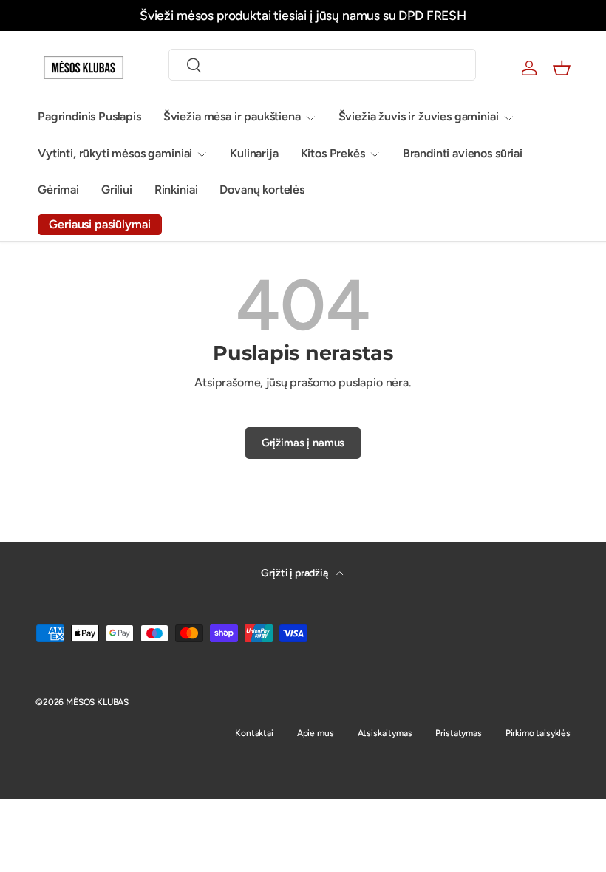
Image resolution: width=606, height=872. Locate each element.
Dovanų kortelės (261, 190)
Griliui (116, 190)
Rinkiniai (176, 190)
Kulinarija (254, 153)
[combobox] (322, 65)
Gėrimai (58, 190)
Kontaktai (254, 733)
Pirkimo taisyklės (538, 733)
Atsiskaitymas (385, 733)
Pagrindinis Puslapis (89, 116)
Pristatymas (458, 733)
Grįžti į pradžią (295, 573)
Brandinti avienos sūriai (462, 153)
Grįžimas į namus (303, 442)
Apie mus (315, 733)
